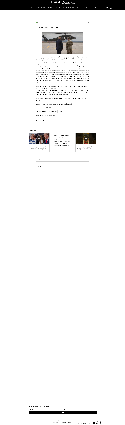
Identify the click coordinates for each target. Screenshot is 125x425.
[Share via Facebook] (36, 120)
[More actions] (88, 23)
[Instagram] (97, 422)
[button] (110, 7)
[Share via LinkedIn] (43, 120)
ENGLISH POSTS (51, 115)
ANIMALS (37, 12)
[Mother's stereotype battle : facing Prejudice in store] (86, 138)
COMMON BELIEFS (63, 12)
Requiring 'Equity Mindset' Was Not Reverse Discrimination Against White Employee (62, 136)
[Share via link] (47, 120)
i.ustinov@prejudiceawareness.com (62, 420)
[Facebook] (100, 422)
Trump (60, 111)
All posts (30, 12)
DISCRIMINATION (74, 12)
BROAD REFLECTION (51, 12)
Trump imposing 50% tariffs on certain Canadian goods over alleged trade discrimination (38, 148)
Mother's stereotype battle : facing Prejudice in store (85, 148)
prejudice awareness (41, 111)
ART (43, 12)
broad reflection (53, 111)
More (82, 12)
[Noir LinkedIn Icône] (93, 422)
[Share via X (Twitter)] (40, 120)
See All (94, 130)
